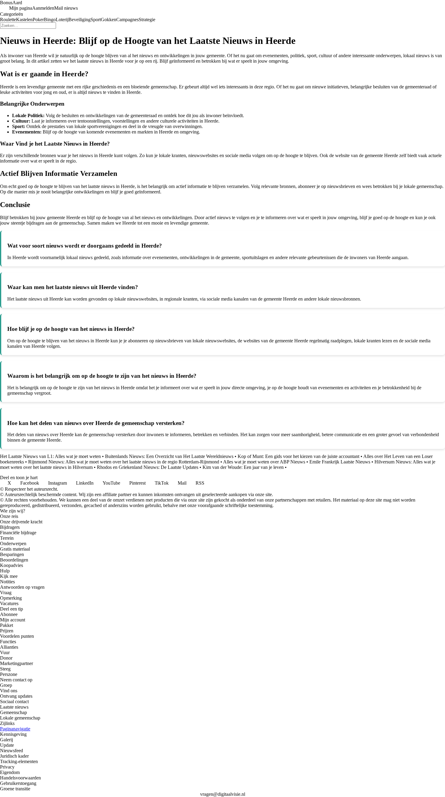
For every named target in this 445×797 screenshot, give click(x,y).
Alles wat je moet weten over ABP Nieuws (264, 461)
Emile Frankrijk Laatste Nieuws (339, 461)
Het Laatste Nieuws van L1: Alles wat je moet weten (50, 456)
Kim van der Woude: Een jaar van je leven (243, 467)
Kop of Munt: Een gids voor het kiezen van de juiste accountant (298, 456)
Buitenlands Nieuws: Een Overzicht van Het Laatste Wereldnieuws (169, 456)
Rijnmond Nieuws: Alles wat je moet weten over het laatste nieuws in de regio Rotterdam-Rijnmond (123, 461)
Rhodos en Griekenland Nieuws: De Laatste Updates (147, 467)
